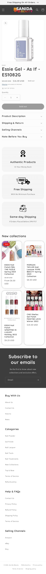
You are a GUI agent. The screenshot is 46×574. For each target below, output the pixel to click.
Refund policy (11, 482)
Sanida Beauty (14, 565)
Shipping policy (31, 569)
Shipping (4, 84)
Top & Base (9, 470)
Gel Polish (9, 442)
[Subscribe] (38, 380)
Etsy (7, 549)
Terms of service (17, 569)
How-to (8, 414)
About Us (9, 402)
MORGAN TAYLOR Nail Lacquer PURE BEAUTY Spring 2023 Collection (34, 270)
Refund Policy (11, 510)
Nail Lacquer (10, 447)
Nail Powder (10, 436)
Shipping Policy (11, 515)
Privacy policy (37, 565)
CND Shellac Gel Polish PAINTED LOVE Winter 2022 (34, 317)
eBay (7, 543)
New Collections (12, 464)
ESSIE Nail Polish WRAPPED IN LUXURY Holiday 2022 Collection (10, 331)
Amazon (8, 538)
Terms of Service (12, 476)
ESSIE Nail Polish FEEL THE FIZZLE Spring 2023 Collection (10, 269)
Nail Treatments (11, 459)
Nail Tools (9, 453)
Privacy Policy (11, 504)
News (7, 419)
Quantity (5, 92)
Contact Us (9, 408)
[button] (3, 10)
